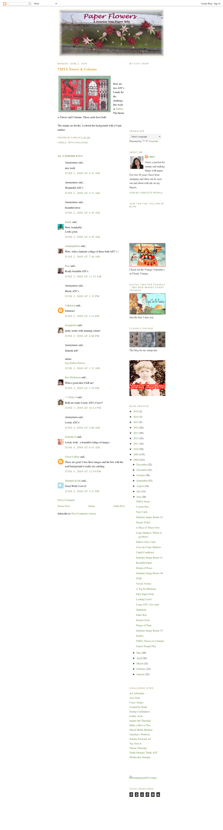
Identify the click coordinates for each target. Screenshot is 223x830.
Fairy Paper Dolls (145, 594)
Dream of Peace (144, 568)
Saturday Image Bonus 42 (149, 517)
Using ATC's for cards (147, 604)
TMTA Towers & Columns (77, 68)
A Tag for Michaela (146, 588)
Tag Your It (135, 743)
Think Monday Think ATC (143, 752)
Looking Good (143, 599)
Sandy (68, 222)
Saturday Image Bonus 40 (149, 573)
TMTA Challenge (78, 142)
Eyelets (139, 635)
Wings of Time (143, 625)
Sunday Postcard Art (140, 739)
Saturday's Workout (139, 734)
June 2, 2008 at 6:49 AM (82, 236)
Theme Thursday (138, 748)
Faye (67, 265)
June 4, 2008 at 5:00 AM (82, 427)
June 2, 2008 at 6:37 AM (82, 193)
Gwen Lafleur (72, 456)
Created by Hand (138, 707)
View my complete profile (146, 193)
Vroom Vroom (143, 583)
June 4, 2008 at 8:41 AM (82, 447)
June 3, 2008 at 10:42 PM (83, 407)
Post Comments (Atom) (84, 513)
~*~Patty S (71, 397)
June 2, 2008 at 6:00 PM (82, 336)
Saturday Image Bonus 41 (149, 557)
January (140, 674)
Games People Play (146, 646)
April (139, 658)
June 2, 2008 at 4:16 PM (82, 316)
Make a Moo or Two (140, 725)
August (140, 486)
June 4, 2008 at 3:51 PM (82, 491)
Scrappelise (71, 325)
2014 (136, 427)
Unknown (70, 305)
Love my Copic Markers (148, 547)
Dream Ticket (143, 522)
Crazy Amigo (136, 702)
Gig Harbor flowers (75, 363)
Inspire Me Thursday (140, 720)
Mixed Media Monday (141, 729)
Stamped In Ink (73, 480)
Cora (151, 157)
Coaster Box (142, 506)
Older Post (119, 506)
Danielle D (70, 436)
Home (91, 506)
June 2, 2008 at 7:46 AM (82, 256)
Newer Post (64, 506)
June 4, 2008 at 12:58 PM (83, 471)
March (140, 663)
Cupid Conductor (145, 552)
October (140, 475)
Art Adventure (136, 693)
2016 (136, 416)
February (141, 668)
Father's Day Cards (146, 542)
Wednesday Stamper (140, 757)
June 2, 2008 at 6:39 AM (82, 212)
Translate (153, 141)
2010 (136, 449)
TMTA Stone (143, 501)
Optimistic (141, 609)
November (142, 469)
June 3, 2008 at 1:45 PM (82, 388)
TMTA (119, 108)
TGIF (139, 578)
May (139, 652)
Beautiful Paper (144, 562)
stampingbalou (72, 246)
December (142, 464)
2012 (136, 438)
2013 (136, 432)
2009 (136, 454)
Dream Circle (143, 620)
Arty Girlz (134, 697)
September (142, 480)
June (139, 496)
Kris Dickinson (73, 377)
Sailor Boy (141, 615)
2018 (136, 411)
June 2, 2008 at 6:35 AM (82, 173)
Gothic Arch (135, 716)
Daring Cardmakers (139, 711)
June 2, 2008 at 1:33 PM (82, 296)
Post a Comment (66, 500)
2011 (136, 443)
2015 (136, 422)
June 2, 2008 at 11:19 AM (83, 276)
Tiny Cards (142, 512)
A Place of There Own (147, 527)
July (138, 491)
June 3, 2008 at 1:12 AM (82, 368)
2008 (136, 459)
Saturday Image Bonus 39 (149, 630)
